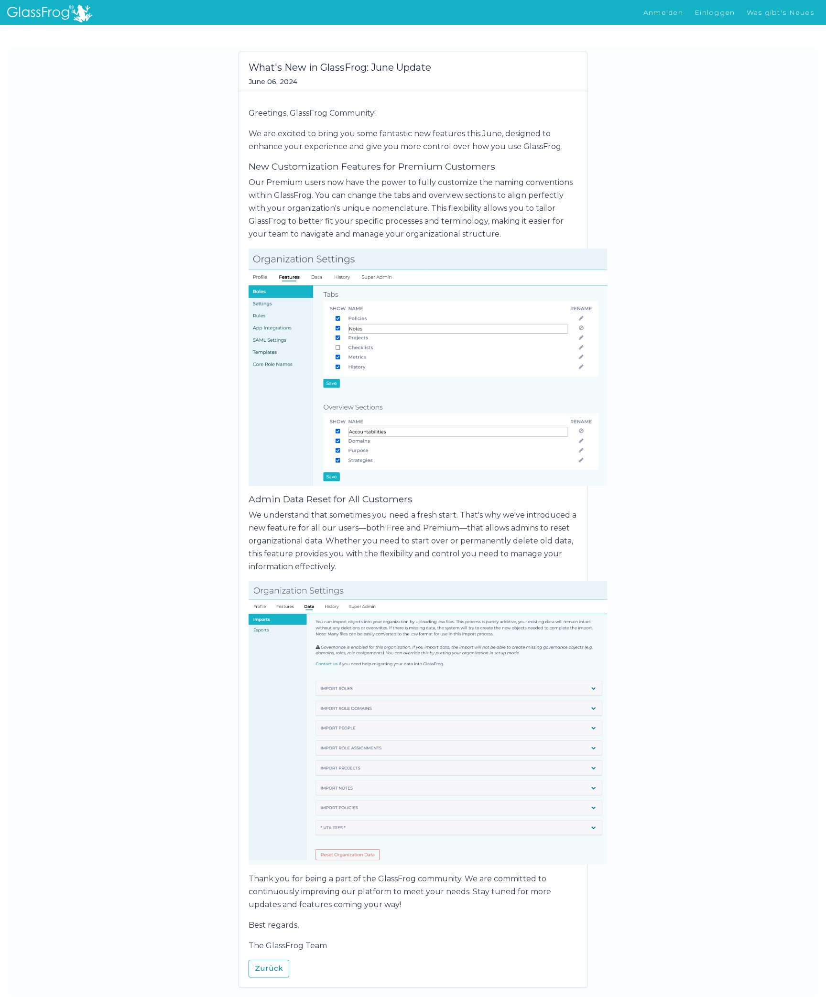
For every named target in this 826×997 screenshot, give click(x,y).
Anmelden (663, 12)
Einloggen (715, 12)
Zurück (269, 968)
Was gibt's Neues (780, 12)
